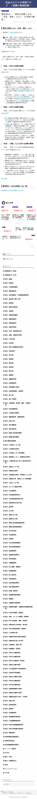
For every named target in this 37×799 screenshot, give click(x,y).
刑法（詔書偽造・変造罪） (13, 648)
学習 (6, 764)
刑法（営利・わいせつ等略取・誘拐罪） (17, 616)
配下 (6, 118)
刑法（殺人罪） (10, 395)
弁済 (28, 120)
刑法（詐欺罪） (10, 343)
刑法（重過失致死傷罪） (12, 437)
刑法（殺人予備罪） (11, 399)
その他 (7, 772)
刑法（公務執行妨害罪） (12, 413)
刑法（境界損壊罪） (11, 558)
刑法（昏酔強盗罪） (11, 319)
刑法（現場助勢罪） (11, 383)
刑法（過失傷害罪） (11, 425)
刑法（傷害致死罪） (11, 379)
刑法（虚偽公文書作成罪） (13, 664)
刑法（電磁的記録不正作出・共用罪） (16, 696)
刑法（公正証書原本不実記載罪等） (16, 668)
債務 (24, 120)
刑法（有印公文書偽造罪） (13, 652)
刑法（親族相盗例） (11, 291)
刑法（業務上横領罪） (12, 307)
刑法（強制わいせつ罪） (12, 466)
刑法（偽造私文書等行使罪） (14, 692)
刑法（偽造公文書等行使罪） (14, 676)
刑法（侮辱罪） (10, 538)
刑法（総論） (9, 279)
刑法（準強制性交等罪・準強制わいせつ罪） (19, 474)
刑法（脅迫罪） (5, 10)
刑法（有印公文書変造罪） (13, 656)
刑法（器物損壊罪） (11, 550)
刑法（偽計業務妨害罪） (12, 583)
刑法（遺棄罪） (10, 599)
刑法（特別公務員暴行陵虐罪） (14, 728)
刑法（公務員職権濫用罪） (13, 720)
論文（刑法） (9, 756)
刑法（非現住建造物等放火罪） (14, 498)
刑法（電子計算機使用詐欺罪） (14, 347)
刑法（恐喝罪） (10, 359)
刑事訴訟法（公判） (11, 275)
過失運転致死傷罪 (10, 441)
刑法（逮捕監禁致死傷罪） (13, 595)
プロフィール (9, 259)
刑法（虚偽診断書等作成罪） (14, 688)
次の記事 (4, 178)
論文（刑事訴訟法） (11, 760)
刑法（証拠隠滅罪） (11, 570)
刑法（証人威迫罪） (11, 574)
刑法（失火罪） (10, 510)
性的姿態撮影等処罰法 (12, 744)
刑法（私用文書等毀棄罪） (13, 546)
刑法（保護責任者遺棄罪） (13, 603)
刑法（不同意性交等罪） (12, 449)
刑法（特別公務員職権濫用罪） (14, 724)
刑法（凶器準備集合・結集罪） (14, 391)
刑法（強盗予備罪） (11, 327)
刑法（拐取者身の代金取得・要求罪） (16, 624)
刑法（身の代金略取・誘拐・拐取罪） (16, 620)
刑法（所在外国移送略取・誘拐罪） (16, 628)
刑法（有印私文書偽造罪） (13, 680)
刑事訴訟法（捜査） (11, 271)
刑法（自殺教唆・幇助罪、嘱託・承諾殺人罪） (18, 404)
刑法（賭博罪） (10, 708)
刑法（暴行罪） (10, 371)
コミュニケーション (11, 768)
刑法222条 (13, 32)
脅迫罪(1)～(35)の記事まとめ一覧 (12, 190)
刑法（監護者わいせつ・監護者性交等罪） (18, 457)
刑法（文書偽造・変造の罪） (14, 644)
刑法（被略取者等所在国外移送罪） (16, 636)
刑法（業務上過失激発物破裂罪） (15, 522)
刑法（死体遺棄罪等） (12, 409)
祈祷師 (7, 124)
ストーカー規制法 (10, 748)
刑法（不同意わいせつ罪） (13, 445)
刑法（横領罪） (10, 303)
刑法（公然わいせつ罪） (12, 482)
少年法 (7, 752)
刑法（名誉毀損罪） (11, 534)
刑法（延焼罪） (10, 506)
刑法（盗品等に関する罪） (13, 299)
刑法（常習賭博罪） (11, 712)
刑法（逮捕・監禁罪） (12, 591)
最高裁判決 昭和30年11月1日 (23, 98)
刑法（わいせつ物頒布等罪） (14, 486)
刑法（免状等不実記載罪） (13, 672)
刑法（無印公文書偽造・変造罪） (15, 660)
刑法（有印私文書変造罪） (13, 684)
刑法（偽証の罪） (10, 700)
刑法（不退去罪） (10, 339)
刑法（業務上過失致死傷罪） (14, 433)
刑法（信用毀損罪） (11, 579)
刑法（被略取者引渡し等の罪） (14, 640)
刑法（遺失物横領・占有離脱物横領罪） (17, 295)
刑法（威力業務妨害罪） (12, 587)
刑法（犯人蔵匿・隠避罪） (13, 566)
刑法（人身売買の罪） (12, 632)
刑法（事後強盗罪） (11, 323)
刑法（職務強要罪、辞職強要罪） (15, 417)
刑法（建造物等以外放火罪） (14, 502)
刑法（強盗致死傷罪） (12, 315)
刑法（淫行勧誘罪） (11, 490)
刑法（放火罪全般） (11, 530)
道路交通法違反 (10, 740)
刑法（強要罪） (10, 367)
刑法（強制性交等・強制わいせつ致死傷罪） (19, 478)
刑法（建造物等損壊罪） (12, 554)
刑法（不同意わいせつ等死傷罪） (15, 453)
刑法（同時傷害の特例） (12, 387)
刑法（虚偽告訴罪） (11, 704)
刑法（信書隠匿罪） (11, 562)
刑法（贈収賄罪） (10, 732)
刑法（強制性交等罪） (12, 470)
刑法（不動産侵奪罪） (12, 287)
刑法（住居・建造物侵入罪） (14, 331)
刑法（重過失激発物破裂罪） (14, 526)
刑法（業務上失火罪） (12, 514)
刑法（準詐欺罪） (10, 351)
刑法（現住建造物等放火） (13, 494)
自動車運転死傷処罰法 (12, 736)
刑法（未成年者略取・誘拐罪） (14, 612)
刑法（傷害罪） (10, 375)
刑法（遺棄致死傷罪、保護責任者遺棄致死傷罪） (19, 607)
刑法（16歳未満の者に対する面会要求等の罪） (18, 461)
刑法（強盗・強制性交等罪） (14, 335)
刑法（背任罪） (10, 355)
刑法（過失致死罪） (11, 429)
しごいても (25, 127)
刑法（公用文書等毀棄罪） (13, 542)
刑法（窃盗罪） (10, 283)
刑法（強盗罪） (10, 311)
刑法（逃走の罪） (10, 421)
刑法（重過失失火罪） (12, 518)
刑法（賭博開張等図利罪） (13, 716)
